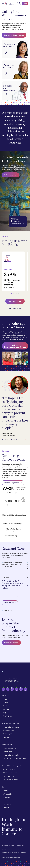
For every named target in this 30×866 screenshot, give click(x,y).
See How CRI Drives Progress (14, 35)
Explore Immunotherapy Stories (15, 346)
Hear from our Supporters (10, 440)
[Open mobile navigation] (3, 4)
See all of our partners (11, 483)
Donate (25, 3)
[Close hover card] (5, 52)
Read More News (10, 603)
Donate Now (15, 308)
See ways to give (10, 643)
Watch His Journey (10, 175)
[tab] (11, 293)
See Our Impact (15, 301)
